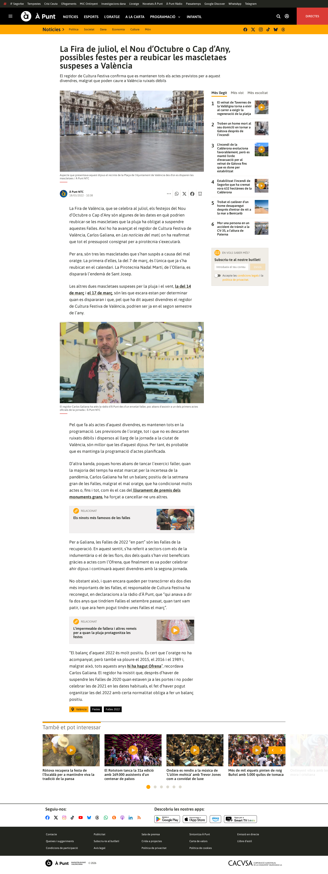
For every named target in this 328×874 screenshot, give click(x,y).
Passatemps (193, 3)
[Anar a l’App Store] (195, 819)
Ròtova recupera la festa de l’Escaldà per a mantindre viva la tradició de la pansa (68, 774)
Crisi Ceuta (51, 3)
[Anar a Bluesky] (90, 817)
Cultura (134, 29)
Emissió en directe (248, 834)
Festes (96, 709)
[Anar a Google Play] (167, 819)
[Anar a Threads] (98, 817)
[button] (148, 787)
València (81, 709)
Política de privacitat (154, 848)
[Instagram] (261, 29)
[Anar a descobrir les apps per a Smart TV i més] (240, 819)
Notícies (70, 17)
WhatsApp (235, 3)
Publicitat (99, 834)
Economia (118, 29)
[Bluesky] (276, 29)
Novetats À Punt (153, 3)
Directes (312, 16)
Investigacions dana (113, 3)
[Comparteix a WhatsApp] (177, 194)
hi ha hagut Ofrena (144, 666)
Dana (103, 29)
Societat (89, 29)
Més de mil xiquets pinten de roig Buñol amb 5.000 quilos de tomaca (256, 772)
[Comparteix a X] (184, 194)
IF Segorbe (17, 3)
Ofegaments (68, 3)
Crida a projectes (152, 841)
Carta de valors (198, 841)
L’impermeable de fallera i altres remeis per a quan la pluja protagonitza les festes (104, 632)
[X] (253, 29)
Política (73, 29)
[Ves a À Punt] (38, 16)
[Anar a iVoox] (114, 817)
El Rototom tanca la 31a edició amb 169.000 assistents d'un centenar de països (129, 774)
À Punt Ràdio (174, 3)
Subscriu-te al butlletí (106, 841)
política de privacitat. (235, 279)
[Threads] (283, 29)
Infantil (194, 17)
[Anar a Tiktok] (73, 817)
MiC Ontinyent (89, 3)
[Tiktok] (268, 29)
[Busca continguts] (278, 16)
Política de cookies (200, 848)
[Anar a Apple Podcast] (123, 817)
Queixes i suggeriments (60, 841)
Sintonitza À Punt (199, 834)
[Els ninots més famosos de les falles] (175, 519)
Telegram (251, 3)
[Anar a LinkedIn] (131, 817)
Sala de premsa (151, 834)
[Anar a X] (56, 817)
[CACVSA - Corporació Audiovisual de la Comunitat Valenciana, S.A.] (255, 863)
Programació (162, 17)
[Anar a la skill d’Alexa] (215, 819)
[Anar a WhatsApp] (106, 817)
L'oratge (134, 3)
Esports (91, 17)
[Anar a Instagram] (65, 817)
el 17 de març (99, 292)
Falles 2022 (113, 709)
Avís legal (99, 848)
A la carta (134, 17)
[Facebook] (245, 30)
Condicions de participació (62, 848)
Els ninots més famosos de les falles (101, 518)
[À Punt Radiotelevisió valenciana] (65, 863)
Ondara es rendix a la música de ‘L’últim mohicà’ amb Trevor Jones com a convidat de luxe (193, 774)
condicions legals (248, 275)
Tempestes (34, 3)
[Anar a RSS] (140, 817)
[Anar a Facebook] (48, 817)
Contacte (51, 834)
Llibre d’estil (244, 841)
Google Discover (214, 3)
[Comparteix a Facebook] (192, 194)
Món (148, 29)
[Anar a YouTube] (81, 817)
